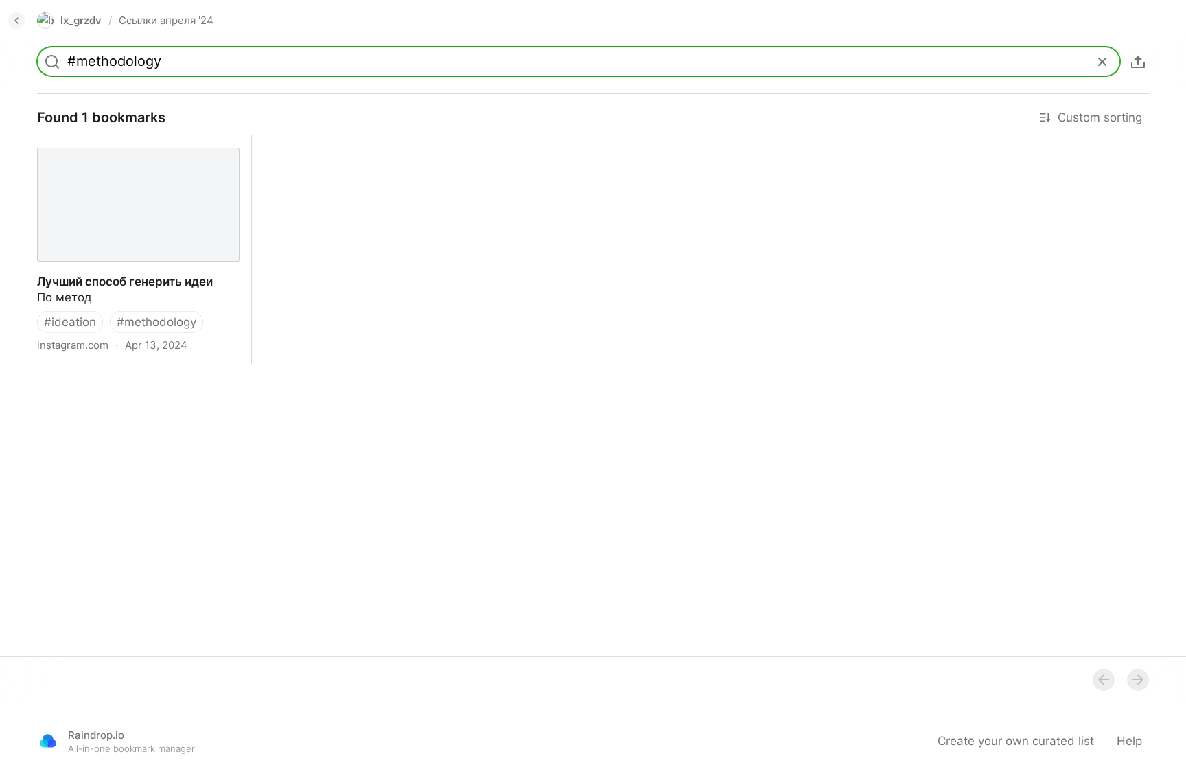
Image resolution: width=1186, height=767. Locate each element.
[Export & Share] (1138, 62)
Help (1129, 741)
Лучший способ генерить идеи (112, 143)
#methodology (156, 322)
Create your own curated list (1016, 741)
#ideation (70, 322)
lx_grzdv (81, 20)
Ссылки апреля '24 (166, 20)
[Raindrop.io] (48, 741)
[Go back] (16, 20)
